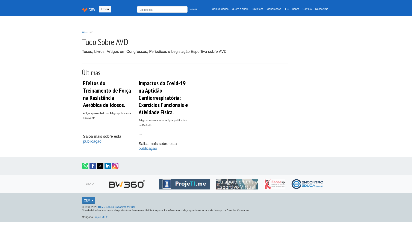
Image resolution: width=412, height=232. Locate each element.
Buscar (193, 9)
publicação (92, 141)
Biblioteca (258, 9)
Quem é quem (240, 9)
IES (287, 9)
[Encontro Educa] (308, 183)
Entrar (105, 9)
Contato (307, 9)
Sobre (295, 9)
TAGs (84, 32)
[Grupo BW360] (127, 183)
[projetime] (185, 183)
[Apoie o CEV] (238, 183)
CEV (87, 200)
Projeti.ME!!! (101, 217)
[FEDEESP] (275, 183)
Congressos (274, 9)
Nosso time (321, 9)
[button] (85, 166)
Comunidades (220, 9)
